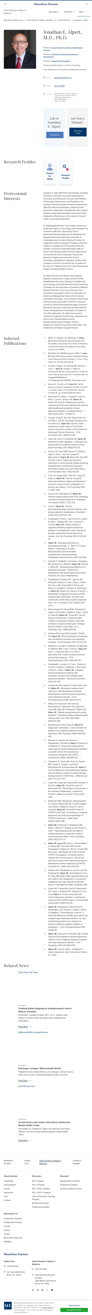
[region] (46, 1307)
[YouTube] (52, 1290)
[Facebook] (33, 1290)
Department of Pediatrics (61, 61)
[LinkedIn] (42, 1290)
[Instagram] (38, 1290)
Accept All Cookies (74, 1310)
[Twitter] (47, 1290)
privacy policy (47, 1308)
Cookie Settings (74, 1305)
